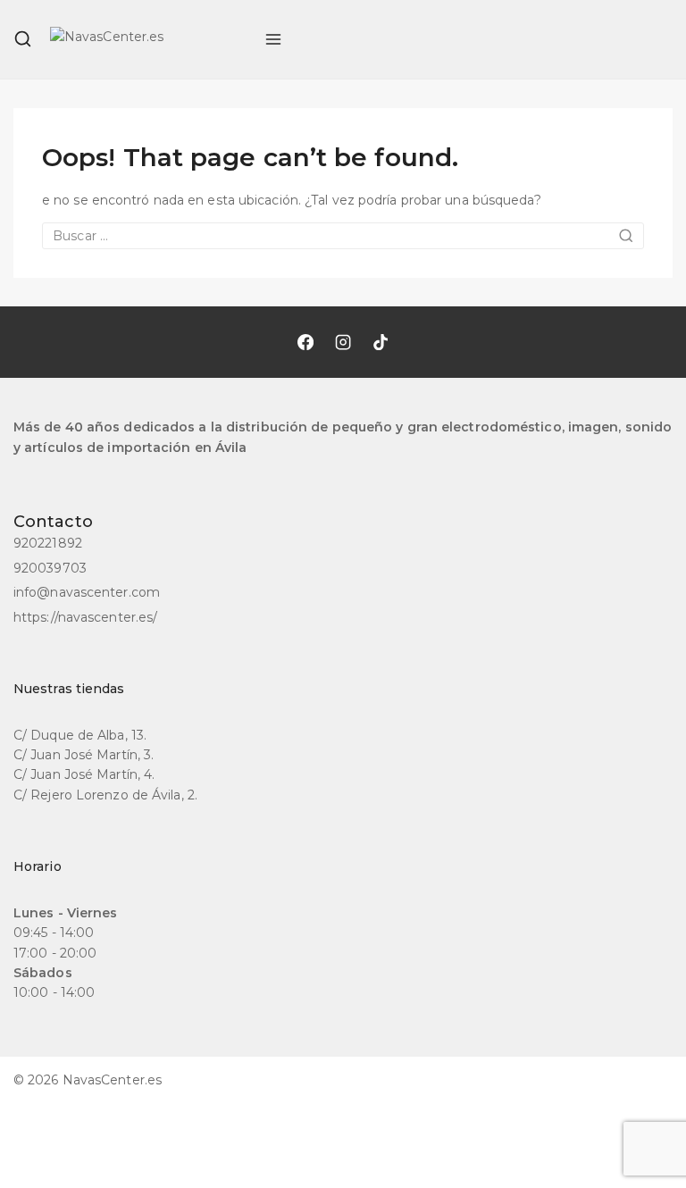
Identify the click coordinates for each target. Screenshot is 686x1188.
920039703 (50, 568)
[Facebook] (305, 342)
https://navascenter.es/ (85, 617)
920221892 (47, 543)
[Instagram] (343, 342)
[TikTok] (380, 342)
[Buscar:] (343, 236)
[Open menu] (273, 39)
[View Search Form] (22, 38)
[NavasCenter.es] (148, 39)
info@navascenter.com (86, 592)
